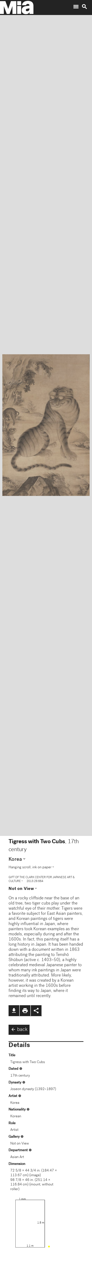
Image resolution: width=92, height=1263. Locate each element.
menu (76, 6)
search (84, 6)
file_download (14, 1010)
